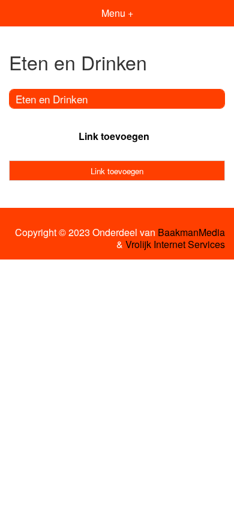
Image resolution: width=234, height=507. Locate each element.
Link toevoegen (114, 136)
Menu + (117, 13)
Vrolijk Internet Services (175, 244)
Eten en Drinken (52, 98)
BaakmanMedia (191, 232)
